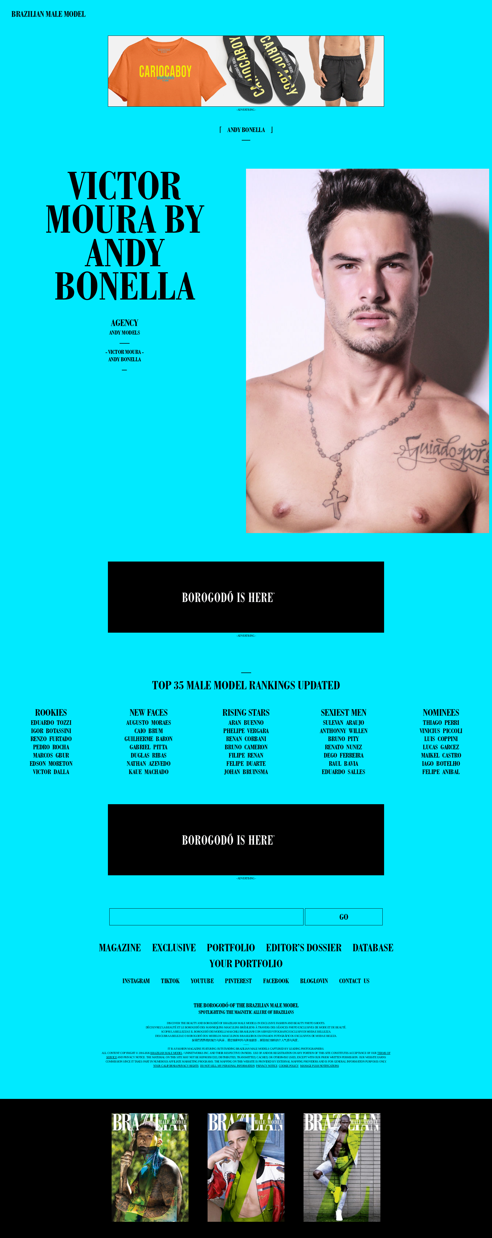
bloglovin (314, 981)
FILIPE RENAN (246, 755)
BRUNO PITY (343, 739)
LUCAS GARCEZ (441, 747)
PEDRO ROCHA (51, 747)
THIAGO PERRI (441, 723)
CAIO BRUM (148, 731)
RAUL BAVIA (343, 763)
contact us (354, 981)
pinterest (238, 981)
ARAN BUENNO (246, 723)
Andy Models (124, 332)
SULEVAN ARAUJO (343, 723)
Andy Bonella (124, 359)
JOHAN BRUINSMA (246, 772)
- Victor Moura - (124, 352)
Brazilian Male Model (48, 14)
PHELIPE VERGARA (246, 731)
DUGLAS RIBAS (149, 755)
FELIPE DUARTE (246, 763)
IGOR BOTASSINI (51, 731)
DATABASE (372, 947)
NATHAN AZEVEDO (148, 763)
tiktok (170, 981)
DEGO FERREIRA (344, 755)
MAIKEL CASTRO (441, 755)
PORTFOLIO (231, 947)
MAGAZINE (120, 947)
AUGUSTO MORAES (148, 723)
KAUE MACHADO (148, 772)
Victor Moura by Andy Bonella (124, 235)
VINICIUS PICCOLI (441, 731)
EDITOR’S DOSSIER (303, 947)
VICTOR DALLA (51, 772)
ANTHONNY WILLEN (344, 731)
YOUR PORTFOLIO (246, 963)
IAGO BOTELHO (441, 763)
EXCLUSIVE (174, 947)
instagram (136, 981)
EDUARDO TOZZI (51, 723)
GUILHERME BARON (148, 739)
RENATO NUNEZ (343, 747)
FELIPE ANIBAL (441, 772)
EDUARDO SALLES (343, 772)
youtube (202, 981)
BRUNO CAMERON (246, 747)
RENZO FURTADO (51, 739)
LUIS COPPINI (441, 739)
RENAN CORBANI (246, 739)
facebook (276, 981)
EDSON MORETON (51, 763)
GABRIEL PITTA (148, 747)
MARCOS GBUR (51, 755)
